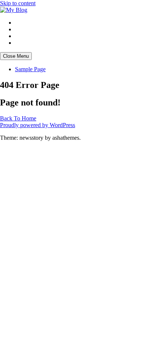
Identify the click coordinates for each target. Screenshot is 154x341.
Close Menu (16, 56)
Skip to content (18, 3)
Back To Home (18, 118)
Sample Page (30, 69)
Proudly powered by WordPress (37, 125)
